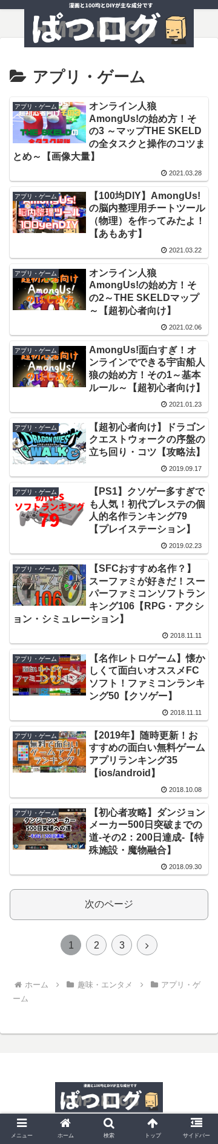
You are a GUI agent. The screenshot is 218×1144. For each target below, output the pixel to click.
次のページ (109, 904)
